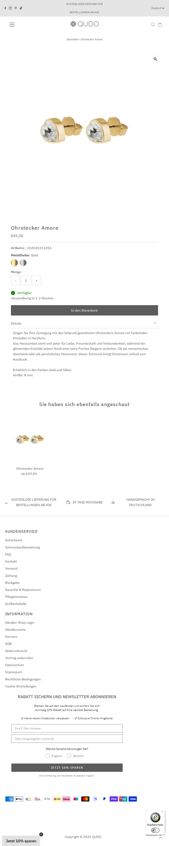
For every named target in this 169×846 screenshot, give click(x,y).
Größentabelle (16, 604)
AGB (8, 644)
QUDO (96, 837)
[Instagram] (10, 8)
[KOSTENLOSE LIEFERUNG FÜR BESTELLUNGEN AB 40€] (6, 502)
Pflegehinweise (16, 597)
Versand (11, 568)
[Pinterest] (16, 8)
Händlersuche (15, 629)
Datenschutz (14, 665)
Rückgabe (12, 583)
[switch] (155, 830)
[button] (21, 841)
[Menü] (162, 812)
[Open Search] (153, 24)
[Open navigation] (25, 24)
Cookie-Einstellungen (20, 686)
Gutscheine (13, 540)
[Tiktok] (21, 8)
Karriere (11, 636)
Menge (16, 272)
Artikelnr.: (18, 248)
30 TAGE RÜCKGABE (87, 502)
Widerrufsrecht (16, 651)
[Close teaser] (41, 834)
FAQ (8, 554)
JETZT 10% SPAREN (67, 768)
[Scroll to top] (161, 838)
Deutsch (156, 8)
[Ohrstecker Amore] (30, 439)
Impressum (13, 672)
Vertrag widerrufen (19, 658)
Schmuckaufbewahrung (22, 547)
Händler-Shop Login (19, 622)
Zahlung (11, 576)
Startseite (73, 39)
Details (16, 323)
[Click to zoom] (155, 59)
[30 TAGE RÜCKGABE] (68, 502)
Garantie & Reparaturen (23, 590)
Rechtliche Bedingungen (23, 679)
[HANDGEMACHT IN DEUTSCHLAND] (113, 502)
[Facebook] (5, 8)
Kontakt (11, 561)
